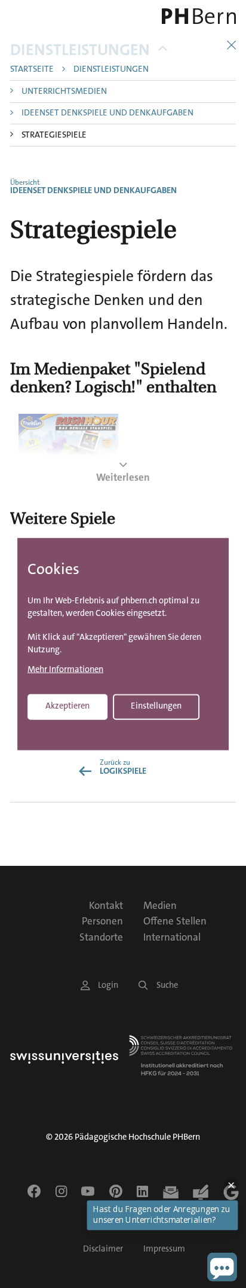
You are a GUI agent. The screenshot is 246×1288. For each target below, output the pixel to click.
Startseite (32, 69)
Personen (102, 920)
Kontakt (106, 905)
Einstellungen (156, 706)
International (172, 937)
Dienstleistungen (80, 50)
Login (108, 985)
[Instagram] (61, 1191)
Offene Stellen (175, 920)
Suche (167, 985)
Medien (160, 905)
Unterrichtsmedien (64, 91)
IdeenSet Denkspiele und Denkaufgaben (107, 113)
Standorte (101, 937)
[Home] (191, 16)
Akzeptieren (67, 706)
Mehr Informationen (65, 670)
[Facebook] (34, 1191)
